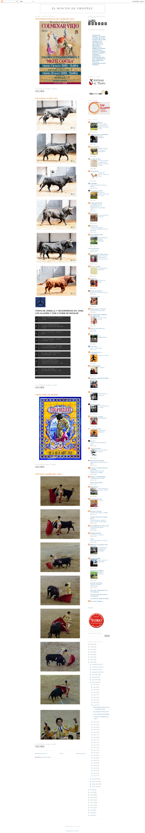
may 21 (95, 724)
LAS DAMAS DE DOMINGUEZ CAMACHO (102, 549)
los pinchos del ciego (96, 499)
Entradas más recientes (41, 753)
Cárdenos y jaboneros (96, 122)
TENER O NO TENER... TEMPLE (99, 512)
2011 (91, 807)
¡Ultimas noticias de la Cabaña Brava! (98, 517)
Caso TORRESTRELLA (103, 336)
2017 (91, 792)
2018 (91, 790)
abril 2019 (95, 779)
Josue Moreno (94, 487)
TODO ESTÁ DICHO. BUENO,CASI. (96, 585)
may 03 (95, 770)
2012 (91, 805)
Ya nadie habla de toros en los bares (103, 406)
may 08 (95, 758)
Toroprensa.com (95, 296)
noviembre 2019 (96, 667)
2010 (91, 810)
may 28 (95, 692)
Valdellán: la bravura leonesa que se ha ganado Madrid (103, 150)
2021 (91, 657)
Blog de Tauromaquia (96, 482)
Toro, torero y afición (96, 191)
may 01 (95, 776)
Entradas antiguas (80, 753)
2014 (91, 800)
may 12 (95, 747)
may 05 (95, 765)
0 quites (54, 88)
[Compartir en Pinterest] (43, 91)
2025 (91, 647)
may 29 (95, 690)
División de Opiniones (96, 291)
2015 (91, 797)
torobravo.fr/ (94, 226)
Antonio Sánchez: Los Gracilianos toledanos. (103, 489)
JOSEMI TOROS (95, 366)
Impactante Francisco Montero (97, 310)
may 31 (95, 684)
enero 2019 (95, 786)
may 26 (95, 697)
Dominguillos (94, 213)
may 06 (95, 763)
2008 (91, 815)
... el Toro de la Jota (95, 429)
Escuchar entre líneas (96, 583)
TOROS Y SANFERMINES (97, 477)
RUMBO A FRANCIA (100, 573)
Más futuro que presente (101, 281)
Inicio (61, 753)
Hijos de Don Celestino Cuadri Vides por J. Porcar (103, 193)
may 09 (95, 755)
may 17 (95, 735)
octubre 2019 (95, 669)
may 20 (95, 727)
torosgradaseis (94, 171)
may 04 (95, 768)
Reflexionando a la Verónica (98, 309)
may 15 (95, 740)
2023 (91, 652)
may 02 (95, 773)
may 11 (95, 750)
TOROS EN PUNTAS (96, 203)
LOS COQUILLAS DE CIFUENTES (96, 235)
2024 (91, 649)
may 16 (95, 737)
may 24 (95, 702)
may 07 (95, 760)
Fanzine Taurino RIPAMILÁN (102, 431)
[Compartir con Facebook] (42, 91)
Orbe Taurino (94, 334)
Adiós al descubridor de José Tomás (98, 540)
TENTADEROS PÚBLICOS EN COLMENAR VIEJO (54, 19)
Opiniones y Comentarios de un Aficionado (99, 545)
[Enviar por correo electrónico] (36, 91)
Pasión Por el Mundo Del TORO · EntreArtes (99, 379)
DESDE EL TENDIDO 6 (97, 571)
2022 (91, 654)
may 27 (95, 695)
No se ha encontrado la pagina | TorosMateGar (99, 595)
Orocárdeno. (93, 392)
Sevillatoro (93, 279)
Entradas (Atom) (46, 757)
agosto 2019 (95, 674)
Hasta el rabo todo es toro (97, 328)
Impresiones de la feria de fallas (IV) (99, 292)
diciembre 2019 (96, 664)
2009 (91, 813)
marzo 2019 (95, 781)
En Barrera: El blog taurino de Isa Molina (99, 468)
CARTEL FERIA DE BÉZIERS (46, 394)
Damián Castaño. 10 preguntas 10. (103, 394)
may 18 (95, 732)
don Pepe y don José (96, 511)
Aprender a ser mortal (103, 355)
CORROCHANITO (95, 533)
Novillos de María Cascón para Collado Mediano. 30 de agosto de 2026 (103, 126)
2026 (91, 644)
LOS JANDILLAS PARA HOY (46, 98)
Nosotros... (91, 608)
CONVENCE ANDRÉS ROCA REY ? (49, 474)
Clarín (92, 539)
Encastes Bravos (94, 147)
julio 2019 (95, 677)
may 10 (95, 752)
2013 (91, 802)
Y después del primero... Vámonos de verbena (103, 174)
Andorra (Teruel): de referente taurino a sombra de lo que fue (103, 257)
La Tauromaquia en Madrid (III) (102, 268)
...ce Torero (100, 500)
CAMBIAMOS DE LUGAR (97, 478)
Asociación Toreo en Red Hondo (99, 134)
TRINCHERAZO (102, 418)
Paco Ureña (93, 330)
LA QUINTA (101, 367)
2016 (91, 795)
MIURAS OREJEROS (101, 136)
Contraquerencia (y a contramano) (96, 353)
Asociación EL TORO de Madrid (99, 598)
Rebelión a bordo (95, 404)
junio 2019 (95, 680)
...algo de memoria (95, 448)
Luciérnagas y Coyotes (96, 416)
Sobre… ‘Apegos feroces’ (96, 348)
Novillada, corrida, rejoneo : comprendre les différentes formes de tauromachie (99, 229)
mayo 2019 (95, 682)
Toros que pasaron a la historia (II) (103, 215)
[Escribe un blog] (38, 91)
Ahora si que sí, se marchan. (97, 535)
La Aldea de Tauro (95, 159)
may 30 (95, 687)
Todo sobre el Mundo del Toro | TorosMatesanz (99, 591)
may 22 (95, 722)
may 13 (95, 745)
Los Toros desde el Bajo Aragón (99, 254)
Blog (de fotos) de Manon (97, 460)
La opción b (93, 346)
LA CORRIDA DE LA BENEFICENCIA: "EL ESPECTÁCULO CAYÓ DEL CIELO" (97, 207)
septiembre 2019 (96, 672)
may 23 (95, 705)
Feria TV (92, 441)
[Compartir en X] (40, 91)
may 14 (95, 742)
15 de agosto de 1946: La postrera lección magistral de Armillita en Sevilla (103, 163)
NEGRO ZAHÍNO (95, 558)
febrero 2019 (95, 784)
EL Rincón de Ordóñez (72, 8)
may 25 (95, 700)
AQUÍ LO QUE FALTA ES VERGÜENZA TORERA (97, 471)
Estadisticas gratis (72, 831)
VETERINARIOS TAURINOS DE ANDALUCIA (98, 315)
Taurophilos (93, 183)
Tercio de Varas (94, 248)
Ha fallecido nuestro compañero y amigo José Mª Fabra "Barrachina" (98, 520)
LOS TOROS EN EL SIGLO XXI (99, 526)
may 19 (95, 729)
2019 (91, 662)
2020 (91, 659)
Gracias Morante (94, 250)
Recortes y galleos (95, 266)
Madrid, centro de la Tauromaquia (102, 560)
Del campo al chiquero (96, 601)
